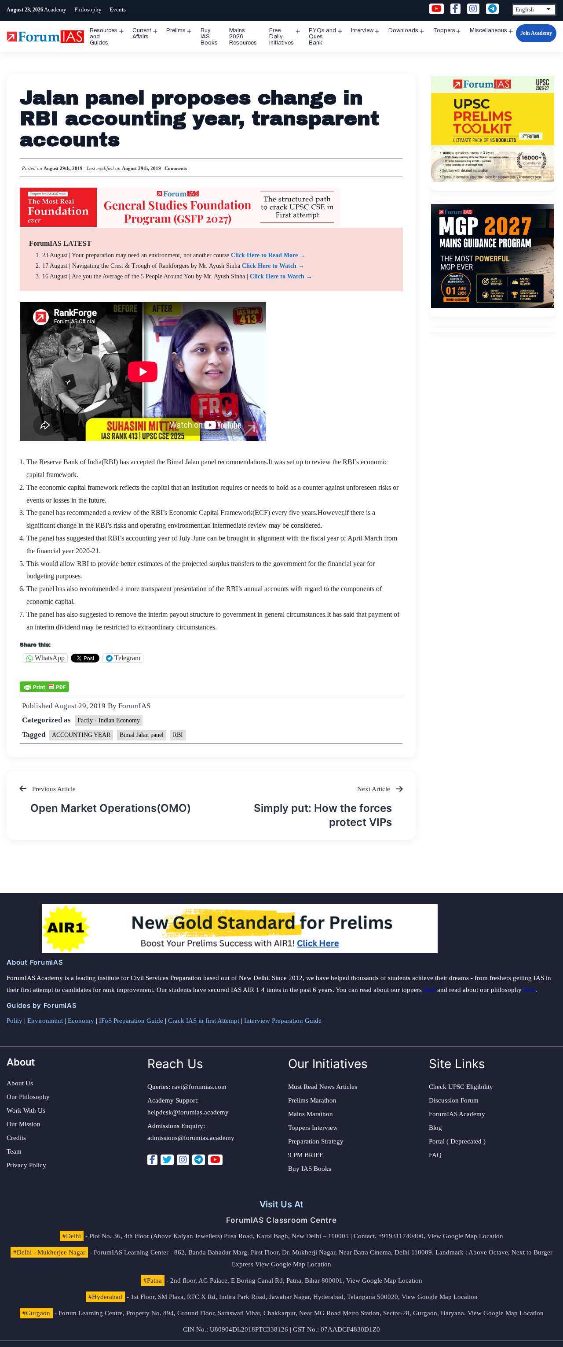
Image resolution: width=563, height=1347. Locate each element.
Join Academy (536, 33)
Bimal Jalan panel (142, 735)
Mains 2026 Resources (243, 36)
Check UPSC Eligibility (461, 1086)
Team (14, 1151)
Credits (16, 1137)
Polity (14, 1020)
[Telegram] (198, 1160)
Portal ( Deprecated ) (457, 1141)
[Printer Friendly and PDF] (44, 686)
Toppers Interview (313, 1127)
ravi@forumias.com (199, 1086)
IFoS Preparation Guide (131, 1020)
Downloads (403, 30)
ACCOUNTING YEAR (81, 735)
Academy (55, 9)
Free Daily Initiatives (281, 36)
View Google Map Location (465, 1236)
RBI (178, 735)
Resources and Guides (103, 36)
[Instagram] (183, 1160)
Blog (435, 1127)
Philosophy (88, 9)
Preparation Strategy (316, 1141)
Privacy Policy (26, 1165)
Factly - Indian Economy (108, 720)
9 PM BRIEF (305, 1154)
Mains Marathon (310, 1114)
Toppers (444, 30)
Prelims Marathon (312, 1100)
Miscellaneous (488, 30)
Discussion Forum (454, 1100)
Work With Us (26, 1110)
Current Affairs (141, 33)
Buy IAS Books (209, 36)
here (429, 989)
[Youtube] (215, 1160)
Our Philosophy (28, 1096)
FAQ (435, 1154)
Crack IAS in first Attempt (203, 1020)
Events (118, 9)
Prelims (176, 30)
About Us (20, 1083)
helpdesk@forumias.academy (188, 1112)
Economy (81, 1020)
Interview (362, 30)
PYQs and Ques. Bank (322, 36)
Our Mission (23, 1124)
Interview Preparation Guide (283, 1020)
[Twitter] (167, 1160)
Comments (176, 168)
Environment (45, 1020)
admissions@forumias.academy (190, 1137)
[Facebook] (152, 1160)
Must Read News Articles (322, 1086)
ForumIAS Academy (457, 1114)
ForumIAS (134, 706)
